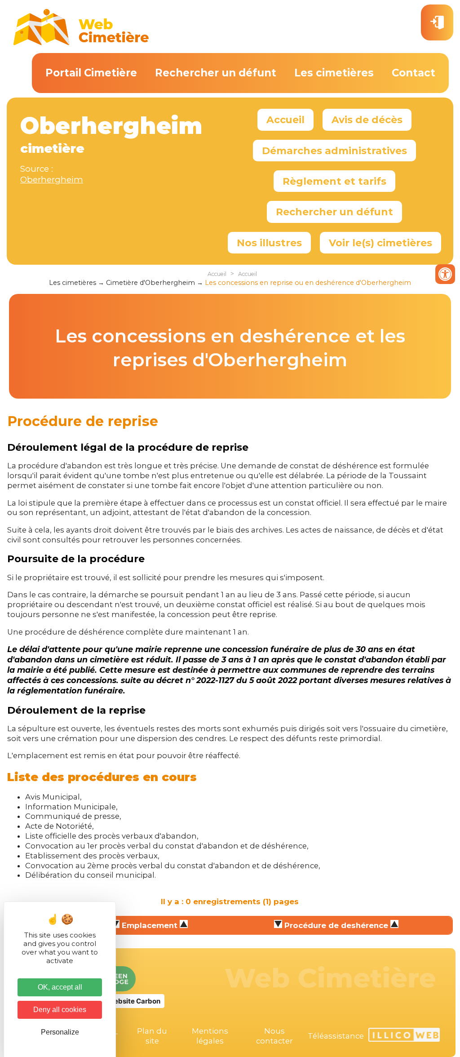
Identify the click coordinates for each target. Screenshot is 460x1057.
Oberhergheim (51, 179)
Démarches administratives (334, 150)
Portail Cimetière (91, 73)
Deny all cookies (59, 1009)
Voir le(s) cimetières (380, 243)
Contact (413, 73)
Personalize (60, 1032)
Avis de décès (367, 119)
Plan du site (152, 1035)
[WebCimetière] (81, 43)
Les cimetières (334, 73)
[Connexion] (437, 22)
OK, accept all (60, 987)
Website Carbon (133, 1001)
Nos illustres (269, 243)
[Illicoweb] (404, 1036)
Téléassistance (336, 1035)
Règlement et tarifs (334, 181)
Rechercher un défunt (215, 73)
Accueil (285, 119)
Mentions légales (210, 1035)
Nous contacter (274, 1035)
